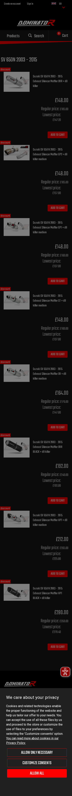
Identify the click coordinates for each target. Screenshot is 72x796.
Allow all (37, 773)
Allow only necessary (37, 752)
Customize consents (36, 763)
